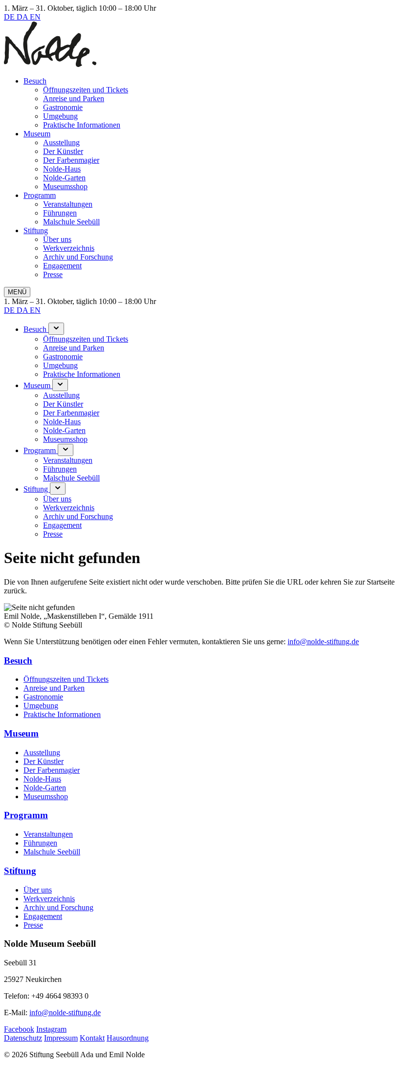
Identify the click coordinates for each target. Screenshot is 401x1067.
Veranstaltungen (67, 204)
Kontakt (92, 1038)
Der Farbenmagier (71, 160)
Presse (53, 274)
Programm (39, 195)
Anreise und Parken (73, 98)
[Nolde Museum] (50, 64)
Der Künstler (63, 151)
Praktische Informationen (81, 125)
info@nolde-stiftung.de (323, 641)
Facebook (19, 1029)
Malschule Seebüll (71, 222)
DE (10, 17)
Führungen (60, 213)
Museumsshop (65, 186)
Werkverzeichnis (68, 248)
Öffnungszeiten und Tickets (85, 90)
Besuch (34, 81)
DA (23, 17)
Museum (36, 134)
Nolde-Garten (64, 178)
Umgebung (60, 116)
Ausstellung (61, 142)
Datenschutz (23, 1038)
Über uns (57, 239)
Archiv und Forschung (78, 257)
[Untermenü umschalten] (56, 329)
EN (35, 17)
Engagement (62, 265)
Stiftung (35, 230)
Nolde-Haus (62, 169)
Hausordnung (128, 1038)
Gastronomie (63, 107)
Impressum (61, 1038)
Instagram (51, 1029)
